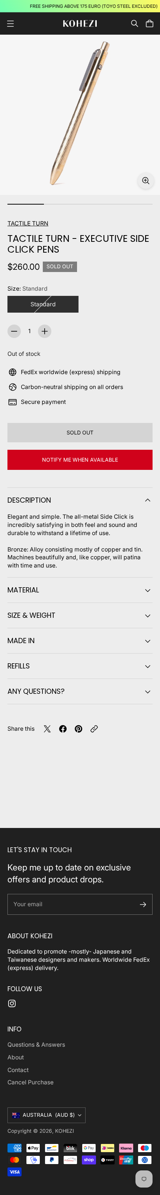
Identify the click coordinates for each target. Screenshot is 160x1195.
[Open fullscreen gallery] (146, 181)
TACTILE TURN (27, 223)
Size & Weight (31, 615)
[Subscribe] (143, 904)
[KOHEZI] (80, 23)
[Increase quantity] (44, 331)
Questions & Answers (36, 1044)
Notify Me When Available (80, 459)
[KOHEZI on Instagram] (11, 1003)
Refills (18, 666)
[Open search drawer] (134, 23)
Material (23, 590)
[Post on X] (47, 729)
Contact (18, 1070)
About (15, 1057)
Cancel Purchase (30, 1082)
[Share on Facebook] (63, 729)
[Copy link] (94, 729)
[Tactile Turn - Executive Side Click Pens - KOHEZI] (80, 115)
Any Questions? (36, 691)
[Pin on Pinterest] (78, 729)
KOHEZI (64, 1131)
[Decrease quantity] (14, 331)
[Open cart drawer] (149, 23)
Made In (21, 641)
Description (29, 500)
